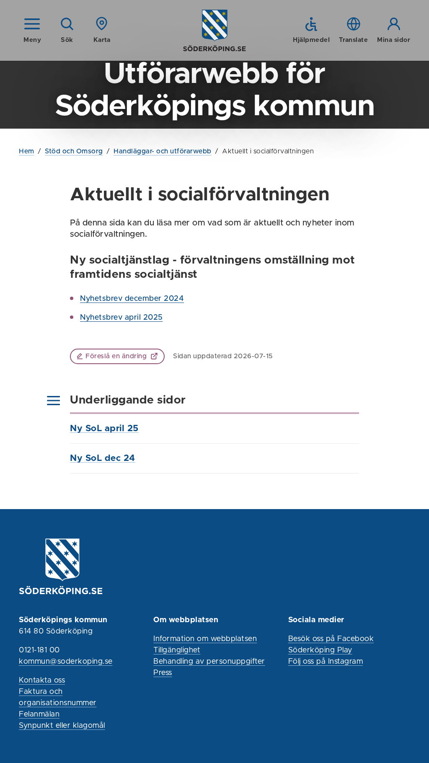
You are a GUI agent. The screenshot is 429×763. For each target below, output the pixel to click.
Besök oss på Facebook (331, 639)
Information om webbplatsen (205, 639)
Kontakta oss (42, 680)
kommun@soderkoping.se (66, 661)
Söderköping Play (320, 650)
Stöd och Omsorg (74, 151)
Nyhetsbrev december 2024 (132, 299)
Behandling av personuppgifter (209, 661)
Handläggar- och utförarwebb (163, 151)
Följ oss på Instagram (325, 661)
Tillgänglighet (176, 650)
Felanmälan (39, 714)
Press (162, 673)
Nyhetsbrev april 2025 (121, 317)
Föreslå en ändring (116, 356)
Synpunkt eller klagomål (62, 725)
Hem (26, 151)
